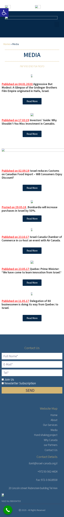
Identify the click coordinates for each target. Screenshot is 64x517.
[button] (56, 24)
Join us (9, 379)
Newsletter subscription (20, 383)
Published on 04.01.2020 (17, 84)
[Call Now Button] (7, 510)
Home (6, 44)
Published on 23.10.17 (15, 237)
